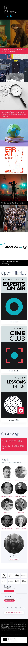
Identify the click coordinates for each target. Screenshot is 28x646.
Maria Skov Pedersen (20, 480)
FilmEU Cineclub (14, 371)
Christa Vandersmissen (7, 496)
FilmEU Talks (14, 322)
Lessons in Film (14, 420)
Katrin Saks (7, 512)
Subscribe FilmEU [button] (9, 600)
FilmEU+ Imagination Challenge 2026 (13, 203)
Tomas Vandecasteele (21, 496)
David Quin (21, 512)
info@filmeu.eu (9, 591)
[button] (26, 2)
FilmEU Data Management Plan (15, 612)
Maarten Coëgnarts (7, 528)
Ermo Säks (7, 480)
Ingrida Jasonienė (21, 528)
